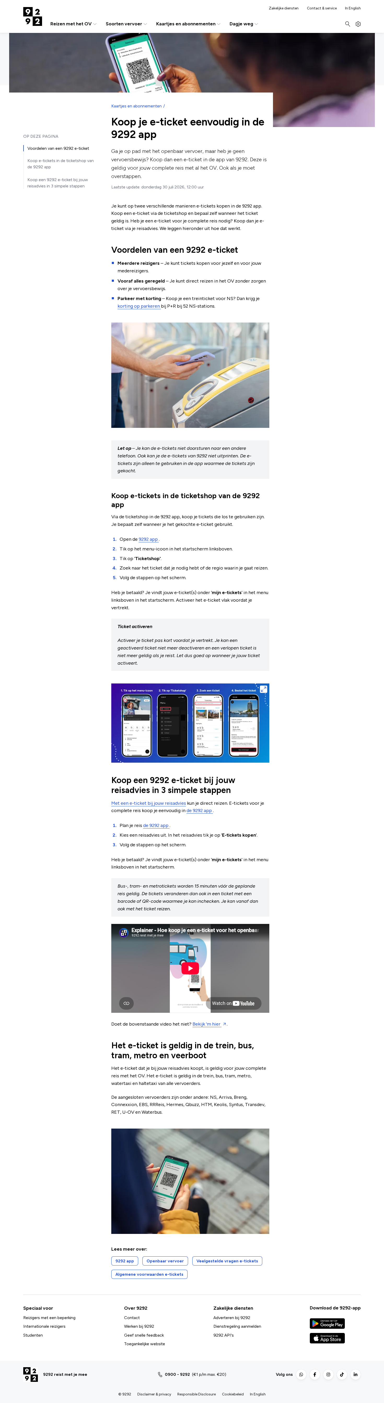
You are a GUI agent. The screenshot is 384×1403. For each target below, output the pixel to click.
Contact (132, 1317)
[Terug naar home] (32, 16)
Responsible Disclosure (196, 1394)
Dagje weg (241, 24)
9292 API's (223, 1335)
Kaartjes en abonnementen (186, 24)
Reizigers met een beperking (49, 1317)
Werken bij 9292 (139, 1326)
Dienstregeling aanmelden (237, 1326)
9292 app (149, 539)
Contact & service (322, 8)
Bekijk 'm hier (207, 1024)
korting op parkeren (139, 306)
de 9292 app (200, 810)
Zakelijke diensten (284, 8)
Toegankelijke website (144, 1343)
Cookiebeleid (233, 1394)
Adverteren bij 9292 (231, 1317)
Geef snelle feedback (144, 1335)
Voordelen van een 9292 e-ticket (58, 148)
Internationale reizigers (44, 1326)
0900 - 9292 (177, 1374)
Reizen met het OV (71, 24)
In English (353, 8)
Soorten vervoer (124, 24)
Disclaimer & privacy (154, 1394)
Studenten (33, 1335)
